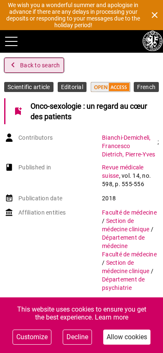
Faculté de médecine (129, 212)
